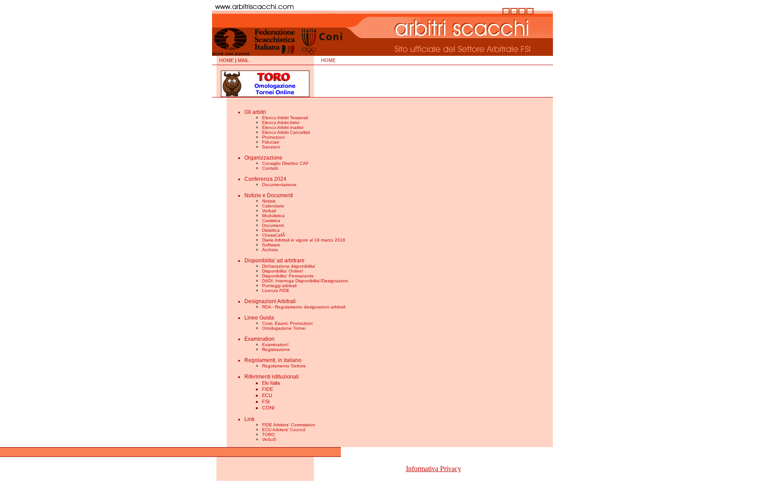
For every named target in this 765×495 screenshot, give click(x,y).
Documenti (273, 225)
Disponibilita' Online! (282, 271)
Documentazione (279, 184)
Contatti (270, 168)
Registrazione (276, 349)
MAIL (243, 60)
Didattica (271, 230)
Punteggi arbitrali (279, 285)
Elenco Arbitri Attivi (280, 122)
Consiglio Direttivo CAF (285, 163)
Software (271, 244)
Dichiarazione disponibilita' (289, 266)
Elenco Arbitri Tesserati (285, 117)
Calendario (273, 205)
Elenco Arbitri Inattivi (282, 127)
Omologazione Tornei (283, 328)
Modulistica (273, 215)
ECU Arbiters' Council (283, 429)
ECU (267, 395)
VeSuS (269, 439)
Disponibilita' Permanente (288, 275)
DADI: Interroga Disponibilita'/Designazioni (305, 280)
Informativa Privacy (433, 468)
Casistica (271, 220)
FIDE (267, 389)
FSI (266, 401)
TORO (268, 434)
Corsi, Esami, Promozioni (287, 323)
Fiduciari (270, 142)
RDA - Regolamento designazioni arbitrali (303, 306)
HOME (226, 60)
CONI (268, 407)
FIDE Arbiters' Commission (288, 424)
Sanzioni (271, 146)
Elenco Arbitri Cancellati (286, 132)
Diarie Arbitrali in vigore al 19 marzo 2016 (303, 240)
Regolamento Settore (284, 365)
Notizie (269, 201)
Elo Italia (271, 383)
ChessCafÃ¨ (274, 235)
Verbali (269, 210)
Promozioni (273, 137)
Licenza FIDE (276, 290)
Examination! (275, 344)
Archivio (270, 249)
